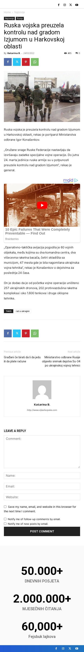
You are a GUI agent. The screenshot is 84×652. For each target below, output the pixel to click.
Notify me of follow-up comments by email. (34, 519)
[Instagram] (65, 5)
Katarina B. (13, 53)
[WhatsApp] (35, 62)
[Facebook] (59, 5)
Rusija (20, 18)
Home (7, 12)
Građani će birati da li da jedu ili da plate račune (22, 359)
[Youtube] (77, 5)
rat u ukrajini (22, 311)
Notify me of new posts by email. (28, 523)
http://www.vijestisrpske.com (42, 410)
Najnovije (19, 12)
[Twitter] (71, 5)
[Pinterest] (26, 62)
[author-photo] (42, 399)
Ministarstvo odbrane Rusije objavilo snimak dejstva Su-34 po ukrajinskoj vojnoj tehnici (61, 361)
